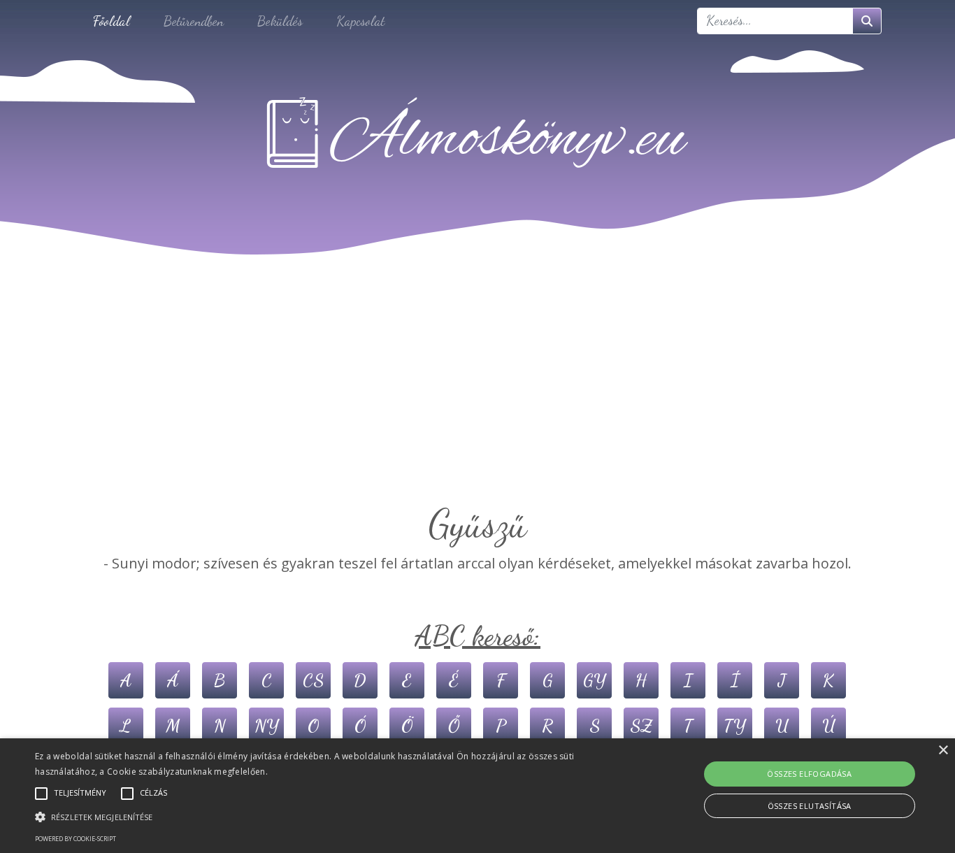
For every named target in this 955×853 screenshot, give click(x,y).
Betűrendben (194, 21)
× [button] (943, 750)
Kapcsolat (360, 21)
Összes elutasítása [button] (810, 806)
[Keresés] (867, 21)
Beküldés (280, 21)
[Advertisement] (477, 396)
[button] (322, 817)
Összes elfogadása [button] (809, 773)
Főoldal (111, 21)
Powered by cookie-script (75, 838)
